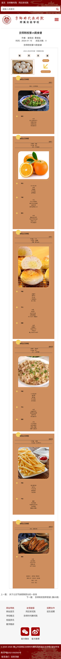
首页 (3, 2)
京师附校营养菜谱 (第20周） (47, 597)
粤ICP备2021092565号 (11, 652)
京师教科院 (12, 2)
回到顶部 (15, 656)
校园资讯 (10, 619)
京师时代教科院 (30, 615)
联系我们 (5, 656)
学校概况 (10, 615)
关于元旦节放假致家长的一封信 (23, 594)
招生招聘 (51, 611)
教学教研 (10, 624)
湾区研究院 (23, 2)
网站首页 (10, 611)
